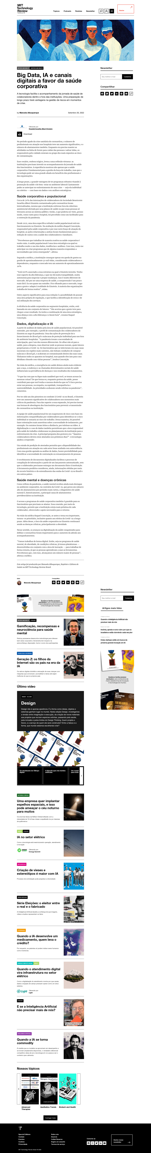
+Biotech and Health (37, 68)
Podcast (33, 620)
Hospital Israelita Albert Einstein (40, 129)
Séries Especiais (22, 897)
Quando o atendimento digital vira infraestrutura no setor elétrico (38, 972)
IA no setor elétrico (31, 837)
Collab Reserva (56, 1139)
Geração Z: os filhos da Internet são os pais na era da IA (38, 662)
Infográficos (22, 864)
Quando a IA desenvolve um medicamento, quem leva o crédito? (37, 939)
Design (28, 702)
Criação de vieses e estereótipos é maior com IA (37, 871)
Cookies (21, 1142)
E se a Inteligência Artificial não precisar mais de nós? (37, 1008)
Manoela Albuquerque (29, 113)
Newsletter (90, 11)
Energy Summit (34, 852)
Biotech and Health (23, 68)
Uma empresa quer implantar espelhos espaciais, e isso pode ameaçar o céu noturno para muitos (38, 806)
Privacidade (22, 1144)
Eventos (21, 1139)
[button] (81, 775)
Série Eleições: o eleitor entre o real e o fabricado (38, 904)
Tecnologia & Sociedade (25, 653)
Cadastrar (127, 77)
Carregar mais (50, 1118)
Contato (21, 1137)
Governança (21, 930)
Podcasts (67, 11)
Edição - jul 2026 (27, 696)
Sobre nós (55, 1134)
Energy (20, 831)
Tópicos (56, 11)
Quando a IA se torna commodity (32, 1041)
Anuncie (54, 1137)
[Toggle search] (101, 11)
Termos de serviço (58, 1144)
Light (31, 993)
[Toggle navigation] (112, 11)
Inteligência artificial (24, 1033)
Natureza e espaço (23, 795)
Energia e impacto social (25, 963)
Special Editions (24, 1134)
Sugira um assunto (58, 1142)
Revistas (78, 11)
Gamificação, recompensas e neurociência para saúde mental (38, 629)
